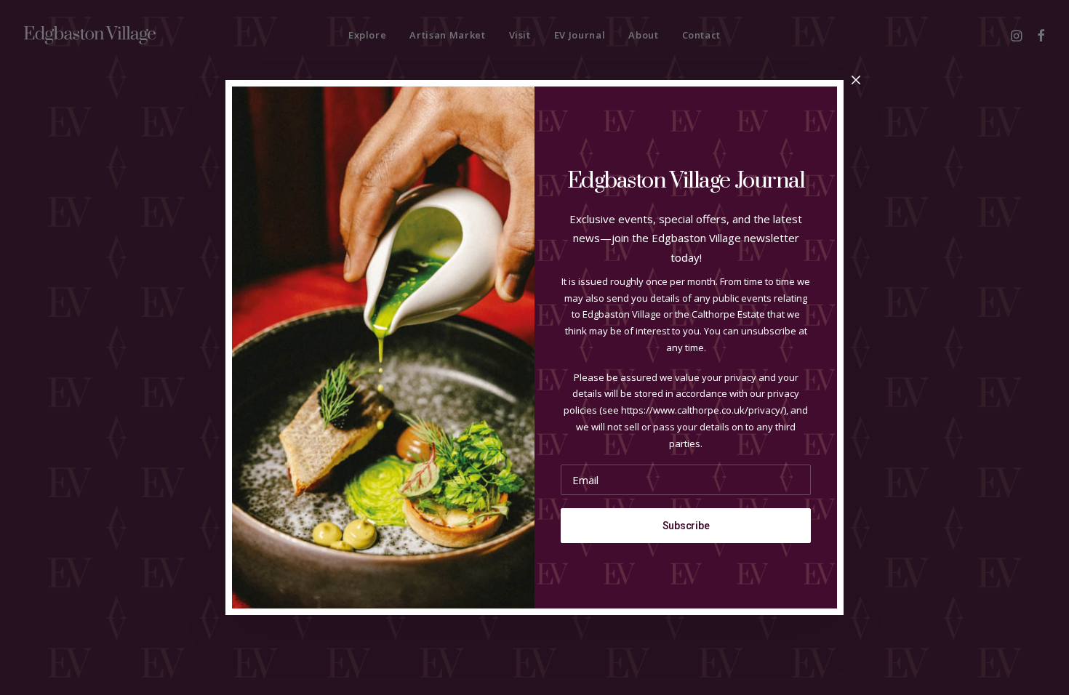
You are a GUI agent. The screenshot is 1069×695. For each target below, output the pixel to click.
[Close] (856, 80)
